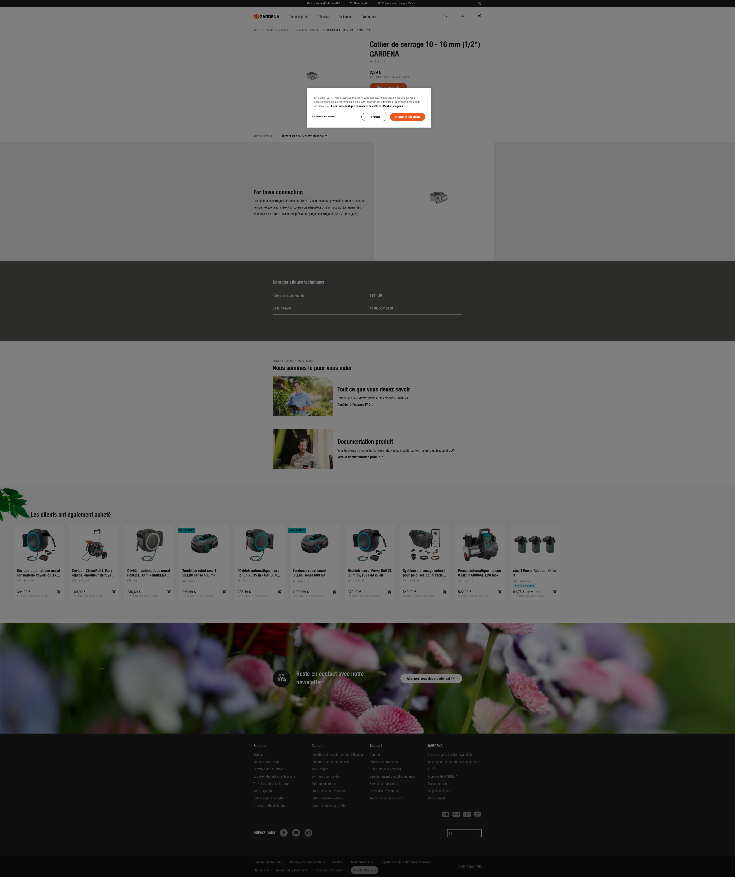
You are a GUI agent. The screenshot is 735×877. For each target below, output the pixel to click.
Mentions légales (393, 106)
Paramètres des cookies (323, 116)
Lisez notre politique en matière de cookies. (356, 106)
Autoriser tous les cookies (407, 116)
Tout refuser (374, 116)
